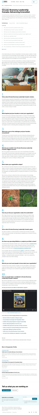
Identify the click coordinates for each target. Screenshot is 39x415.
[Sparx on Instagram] (32, 412)
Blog (23, 1)
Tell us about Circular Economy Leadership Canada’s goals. (13, 40)
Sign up (34, 398)
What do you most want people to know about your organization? (14, 44)
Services (17, 1)
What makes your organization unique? (10, 36)
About (21, 1)
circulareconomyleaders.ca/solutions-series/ (22, 248)
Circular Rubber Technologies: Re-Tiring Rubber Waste (13, 319)
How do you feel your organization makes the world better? (13, 38)
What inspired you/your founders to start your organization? (13, 29)
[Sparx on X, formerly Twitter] (34, 412)
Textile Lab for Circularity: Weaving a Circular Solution (12, 352)
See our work (14, 390)
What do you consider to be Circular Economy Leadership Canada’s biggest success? (17, 34)
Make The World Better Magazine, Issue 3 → (14, 312)
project (22, 250)
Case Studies (13, 1)
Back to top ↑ (4, 49)
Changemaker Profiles (8, 5)
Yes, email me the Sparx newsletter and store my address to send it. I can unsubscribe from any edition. (30, 402)
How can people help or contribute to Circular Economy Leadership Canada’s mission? (18, 46)
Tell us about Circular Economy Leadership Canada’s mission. (13, 27)
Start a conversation (6, 390)
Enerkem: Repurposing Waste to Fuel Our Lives (10, 372)
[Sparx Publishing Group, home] (4, 2)
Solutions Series (33, 243)
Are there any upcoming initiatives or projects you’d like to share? (14, 42)
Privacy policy (14, 412)
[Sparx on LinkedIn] (29, 412)
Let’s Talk (34, 2)
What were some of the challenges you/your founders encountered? (15, 31)
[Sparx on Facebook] (36, 412)
